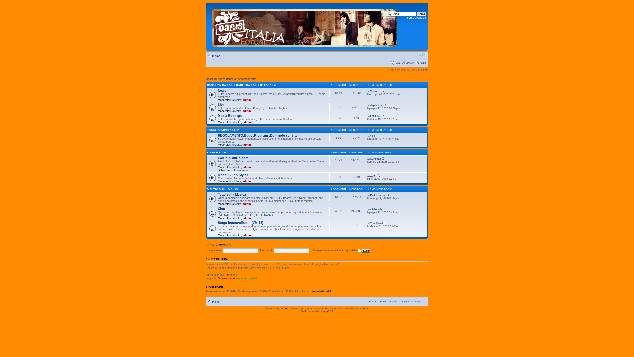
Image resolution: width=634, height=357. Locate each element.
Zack (373, 175)
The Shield (376, 223)
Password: (266, 250)
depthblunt (376, 105)
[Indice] (305, 26)
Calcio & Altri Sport (233, 158)
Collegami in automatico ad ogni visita (335, 250)
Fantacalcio (241, 170)
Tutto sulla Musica (232, 194)
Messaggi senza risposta (221, 78)
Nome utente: (214, 250)
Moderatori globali (246, 278)
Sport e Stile (216, 152)
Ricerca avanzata (415, 17)
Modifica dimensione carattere (422, 55)
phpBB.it (328, 311)
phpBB (284, 308)
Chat (221, 209)
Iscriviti (410, 62)
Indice (216, 56)
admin (247, 99)
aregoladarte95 (321, 291)
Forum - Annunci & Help (223, 130)
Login (423, 62)
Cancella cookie (386, 301)
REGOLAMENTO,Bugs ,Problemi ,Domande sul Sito (258, 135)
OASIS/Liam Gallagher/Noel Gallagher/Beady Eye (242, 85)
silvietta (236, 99)
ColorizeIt (362, 308)
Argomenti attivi (247, 78)
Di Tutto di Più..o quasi (222, 189)
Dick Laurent (378, 195)
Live (221, 105)
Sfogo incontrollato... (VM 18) (240, 223)
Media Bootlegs (230, 116)
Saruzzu (375, 91)
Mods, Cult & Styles (233, 175)
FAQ (397, 62)
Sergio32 (375, 158)
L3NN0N (375, 116)
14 (371, 136)
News (222, 90)
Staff (371, 301)
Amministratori (226, 278)
